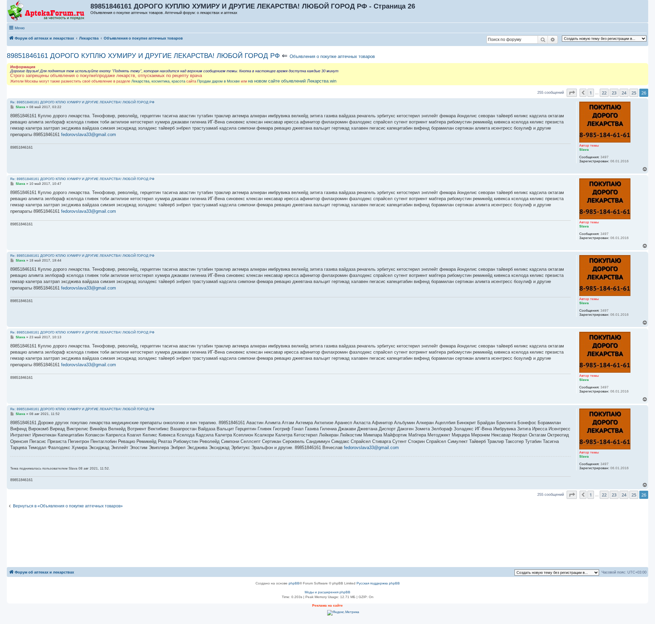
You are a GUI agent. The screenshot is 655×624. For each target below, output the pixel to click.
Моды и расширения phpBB (327, 592)
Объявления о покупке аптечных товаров (332, 56)
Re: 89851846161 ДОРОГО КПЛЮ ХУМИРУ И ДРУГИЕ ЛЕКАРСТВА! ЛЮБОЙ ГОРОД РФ (82, 102)
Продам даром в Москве (218, 81)
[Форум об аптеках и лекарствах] (49, 11)
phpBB (294, 583)
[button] (572, 93)
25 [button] (633, 93)
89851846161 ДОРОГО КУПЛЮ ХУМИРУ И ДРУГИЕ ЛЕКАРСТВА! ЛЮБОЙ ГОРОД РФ (143, 55)
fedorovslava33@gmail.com (88, 134)
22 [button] (604, 93)
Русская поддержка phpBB (378, 583)
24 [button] (624, 93)
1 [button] (591, 93)
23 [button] (614, 93)
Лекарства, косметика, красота (158, 81)
